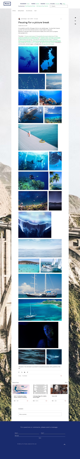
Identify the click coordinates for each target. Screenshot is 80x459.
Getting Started (21, 10)
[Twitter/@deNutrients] (75, 17)
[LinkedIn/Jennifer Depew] (75, 24)
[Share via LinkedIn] (24, 372)
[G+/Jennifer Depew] (75, 20)
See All (66, 382)
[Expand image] (28, 59)
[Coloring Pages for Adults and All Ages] (40, 389)
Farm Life (54, 396)
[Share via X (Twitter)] (21, 372)
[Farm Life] (59, 389)
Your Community (29, 10)
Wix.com (34, 443)
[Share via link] (27, 372)
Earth (35, 10)
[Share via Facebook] (18, 372)
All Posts (14, 10)
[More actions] (61, 18)
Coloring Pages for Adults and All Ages (39, 396)
